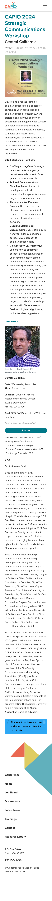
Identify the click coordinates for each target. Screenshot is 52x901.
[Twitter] (27, 885)
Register (26, 430)
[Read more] (26, 76)
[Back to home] (11, 5)
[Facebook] (17, 885)
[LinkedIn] (8, 885)
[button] (45, 5)
